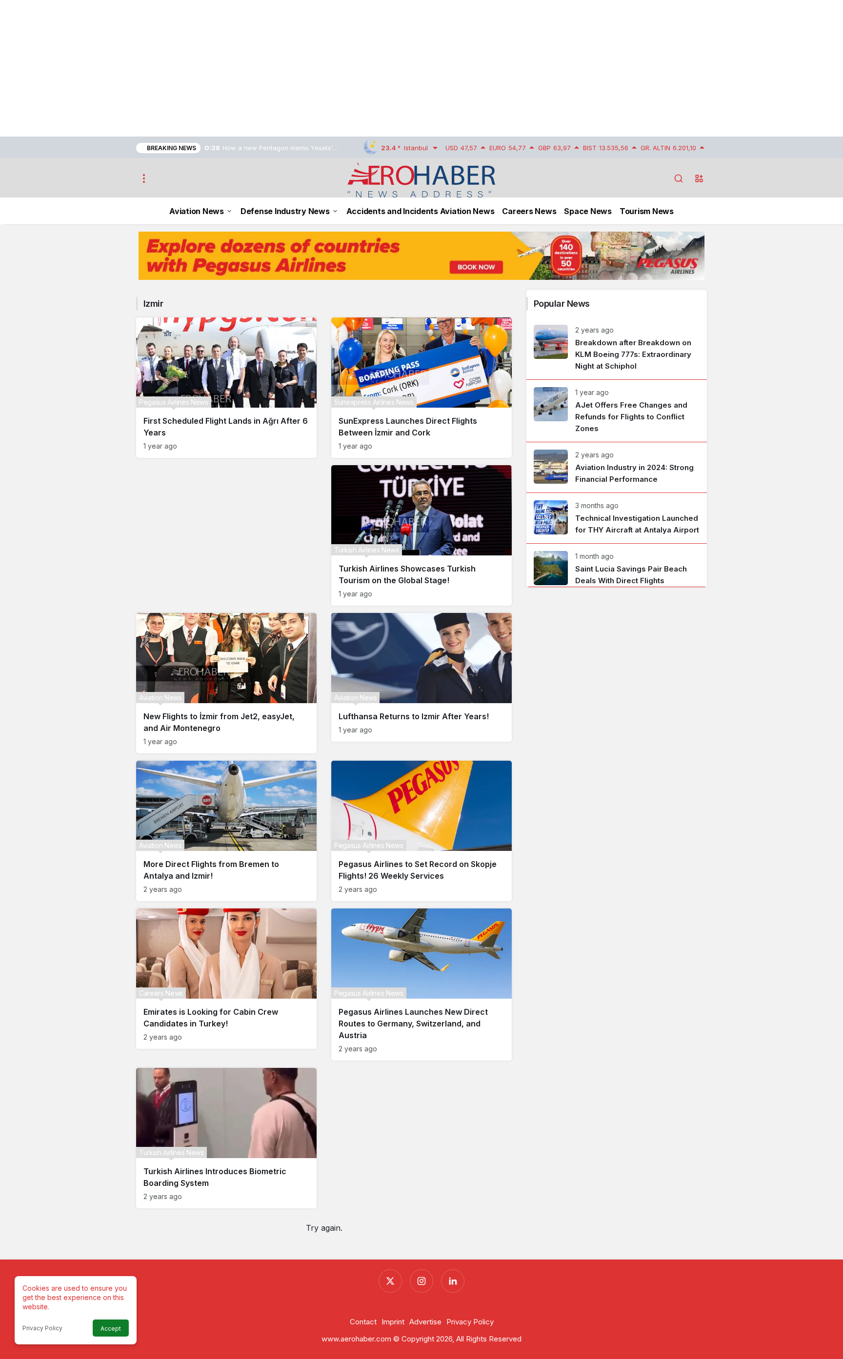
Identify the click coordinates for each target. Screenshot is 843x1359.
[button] (699, 178)
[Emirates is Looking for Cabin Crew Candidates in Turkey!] (226, 978)
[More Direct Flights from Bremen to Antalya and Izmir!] (226, 831)
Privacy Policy (42, 1328)
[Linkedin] (452, 1281)
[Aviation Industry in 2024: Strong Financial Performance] (616, 467)
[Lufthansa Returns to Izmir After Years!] (421, 677)
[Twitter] (390, 1281)
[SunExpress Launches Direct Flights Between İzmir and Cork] (421, 387)
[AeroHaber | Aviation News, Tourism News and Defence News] (421, 179)
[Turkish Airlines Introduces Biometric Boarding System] (226, 1138)
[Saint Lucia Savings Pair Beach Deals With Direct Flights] (616, 565)
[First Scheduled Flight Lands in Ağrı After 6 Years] (226, 387)
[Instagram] (421, 1281)
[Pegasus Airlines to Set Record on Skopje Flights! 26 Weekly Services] (421, 831)
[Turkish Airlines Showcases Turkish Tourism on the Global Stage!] (421, 535)
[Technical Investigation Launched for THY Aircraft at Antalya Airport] (616, 518)
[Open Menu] (144, 178)
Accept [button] (110, 1328)
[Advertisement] (292, 68)
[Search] (678, 178)
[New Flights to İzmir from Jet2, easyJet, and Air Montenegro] (226, 683)
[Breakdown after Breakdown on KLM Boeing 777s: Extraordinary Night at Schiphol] (616, 348)
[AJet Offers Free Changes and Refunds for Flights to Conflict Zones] (616, 411)
